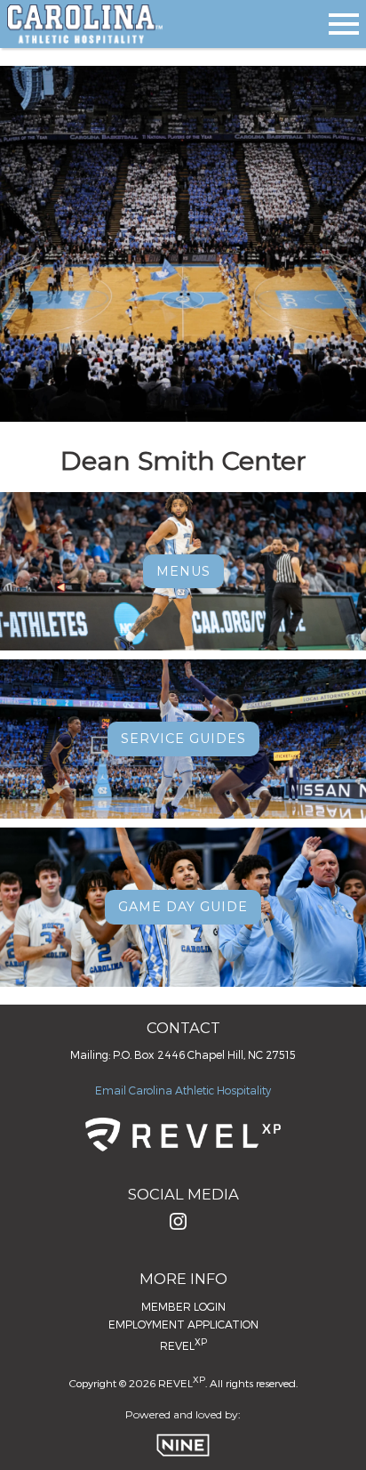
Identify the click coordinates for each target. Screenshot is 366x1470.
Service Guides (183, 739)
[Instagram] (178, 1225)
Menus (183, 571)
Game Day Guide (183, 907)
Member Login (183, 1306)
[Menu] (344, 20)
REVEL (183, 1344)
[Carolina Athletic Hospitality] (85, 24)
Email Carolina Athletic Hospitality (183, 1090)
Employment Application (183, 1324)
